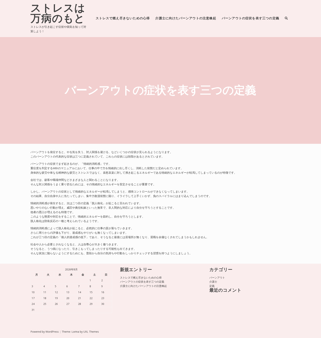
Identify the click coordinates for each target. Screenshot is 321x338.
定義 (212, 286)
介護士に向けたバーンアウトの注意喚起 (185, 18)
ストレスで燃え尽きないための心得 (123, 18)
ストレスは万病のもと (57, 14)
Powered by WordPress (44, 331)
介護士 (213, 281)
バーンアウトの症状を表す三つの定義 (250, 18)
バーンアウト (217, 277)
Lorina (75, 331)
